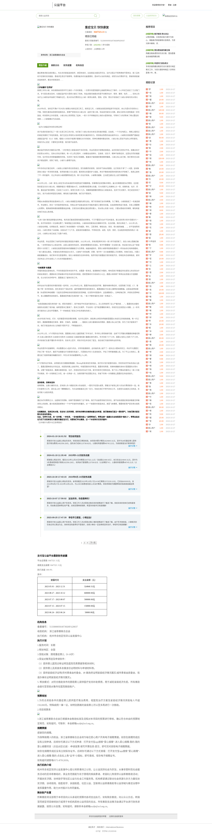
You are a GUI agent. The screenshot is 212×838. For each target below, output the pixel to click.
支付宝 (43, 5)
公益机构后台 (151, 16)
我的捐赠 (136, 16)
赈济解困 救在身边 (161, 34)
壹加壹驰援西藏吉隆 (162, 50)
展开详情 (131, 446)
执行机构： (43, 636)
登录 (169, 5)
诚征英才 (91, 827)
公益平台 (60, 5)
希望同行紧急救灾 (161, 63)
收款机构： (43, 631)
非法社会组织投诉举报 (97, 816)
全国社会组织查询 (116, 816)
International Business (115, 827)
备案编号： (43, 626)
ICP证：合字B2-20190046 (106, 831)
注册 (174, 5)
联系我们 (100, 827)
